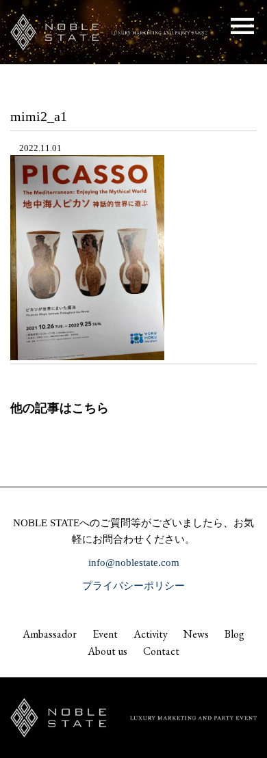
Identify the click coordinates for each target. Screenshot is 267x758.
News (196, 634)
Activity (151, 634)
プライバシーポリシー (133, 585)
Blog (234, 634)
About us (107, 651)
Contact (161, 651)
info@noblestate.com (133, 562)
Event (105, 634)
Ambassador (50, 634)
